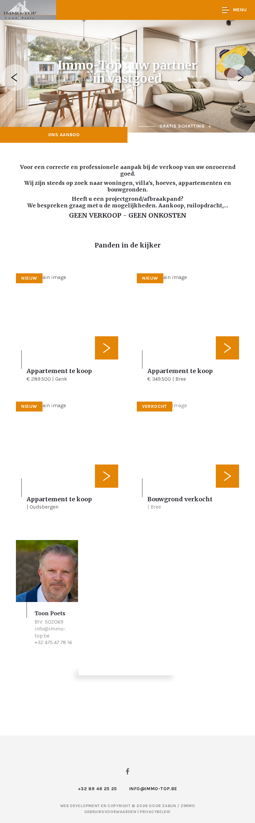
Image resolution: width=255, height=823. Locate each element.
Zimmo (188, 805)
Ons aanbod (64, 134)
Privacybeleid (155, 811)
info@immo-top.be (153, 789)
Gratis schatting (182, 126)
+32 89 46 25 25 (97, 789)
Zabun (169, 805)
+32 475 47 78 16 (53, 642)
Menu (240, 10)
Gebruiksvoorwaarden (110, 811)
